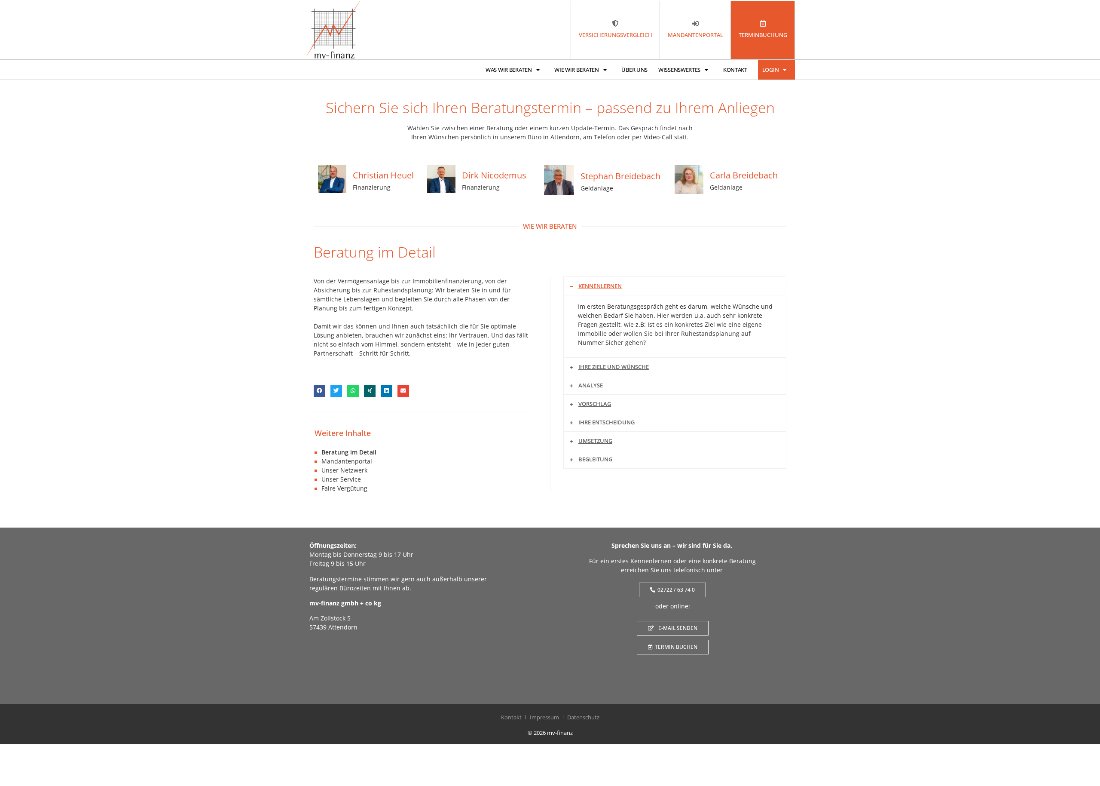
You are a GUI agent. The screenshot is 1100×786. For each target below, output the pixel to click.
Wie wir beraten (576, 70)
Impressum (544, 717)
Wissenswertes (679, 70)
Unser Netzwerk (344, 470)
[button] (319, 391)
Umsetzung (595, 441)
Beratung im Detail (348, 452)
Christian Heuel (383, 175)
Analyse (590, 385)
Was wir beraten (509, 70)
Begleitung (595, 459)
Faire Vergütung (344, 488)
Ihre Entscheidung (606, 422)
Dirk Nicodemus (494, 175)
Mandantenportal (346, 461)
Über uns (634, 70)
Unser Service (341, 479)
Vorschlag (594, 404)
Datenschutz (583, 717)
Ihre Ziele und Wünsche (613, 367)
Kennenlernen (600, 286)
